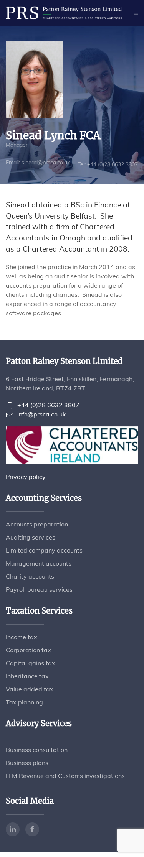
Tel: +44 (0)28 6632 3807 (108, 164)
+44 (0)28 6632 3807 (48, 405)
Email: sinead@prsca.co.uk (38, 162)
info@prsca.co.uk (41, 414)
